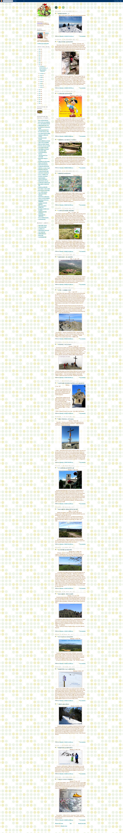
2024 (40, 51)
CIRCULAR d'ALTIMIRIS (43, 142)
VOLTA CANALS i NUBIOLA (65, 779)
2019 (40, 60)
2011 (40, 99)
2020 (40, 59)
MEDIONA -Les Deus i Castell (44, 168)
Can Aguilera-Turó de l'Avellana (44, 133)
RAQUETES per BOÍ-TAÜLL (65, 747)
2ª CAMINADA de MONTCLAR (66, 468)
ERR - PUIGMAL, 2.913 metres (66, 419)
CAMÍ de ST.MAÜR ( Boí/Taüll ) (66, 210)
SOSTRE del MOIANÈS (42, 187)
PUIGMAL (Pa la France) (43, 176)
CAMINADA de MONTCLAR (44, 182)
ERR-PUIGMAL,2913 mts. (43, 180)
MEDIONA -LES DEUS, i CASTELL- (67, 140)
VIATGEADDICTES (42, 237)
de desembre (42, 66)
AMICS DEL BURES (42, 227)
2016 (40, 89)
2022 (40, 55)
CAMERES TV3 (41, 228)
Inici (70, 823)
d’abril (41, 83)
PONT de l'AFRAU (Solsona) (43, 144)
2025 (40, 49)
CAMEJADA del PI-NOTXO (65, 93)
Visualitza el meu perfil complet (43, 43)
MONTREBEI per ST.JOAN (43, 149)
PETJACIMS (40, 235)
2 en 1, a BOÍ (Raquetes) (42, 192)
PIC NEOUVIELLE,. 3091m (43, 131)
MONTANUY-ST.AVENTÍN (43, 172)
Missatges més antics (82, 823)
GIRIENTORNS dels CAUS (43, 125)
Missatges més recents (59, 823)
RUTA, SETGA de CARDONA (44, 122)
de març (41, 85)
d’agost (41, 75)
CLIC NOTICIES (41, 232)
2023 (40, 53)
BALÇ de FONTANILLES (43, 120)
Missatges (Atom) (64, 826)
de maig (41, 81)
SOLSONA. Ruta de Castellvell (44, 145)
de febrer (41, 87)
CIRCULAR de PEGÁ (63, 704)
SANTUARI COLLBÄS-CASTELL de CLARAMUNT (71, 383)
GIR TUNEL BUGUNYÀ (43, 164)
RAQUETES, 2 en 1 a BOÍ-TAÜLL (66, 669)
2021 (40, 57)
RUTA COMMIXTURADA (43, 217)
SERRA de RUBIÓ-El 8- (42, 163)
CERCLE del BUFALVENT (43, 130)
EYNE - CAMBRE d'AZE (64, 290)
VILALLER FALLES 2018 (43, 147)
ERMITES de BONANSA (64, 173)
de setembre (42, 73)
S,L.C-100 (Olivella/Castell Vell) (44, 123)
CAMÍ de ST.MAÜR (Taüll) (43, 171)
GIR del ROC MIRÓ (42, 150)
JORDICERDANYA (42, 233)
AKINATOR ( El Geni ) (42, 225)
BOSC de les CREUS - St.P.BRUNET (42, 206)
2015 (40, 91)
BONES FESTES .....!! (63, 13)
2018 (40, 62)
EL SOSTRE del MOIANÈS (65, 550)
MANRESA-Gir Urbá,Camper (44, 161)
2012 (40, 97)
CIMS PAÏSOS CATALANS (43, 230)
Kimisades (47, 33)
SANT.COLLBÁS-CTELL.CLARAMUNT (42, 178)
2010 (40, 101)
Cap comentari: (83, 36)
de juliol (41, 77)
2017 (40, 64)
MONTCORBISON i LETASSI (44, 141)
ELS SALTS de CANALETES (65, 637)
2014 (40, 93)
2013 (40, 95)
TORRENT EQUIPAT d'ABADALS (42, 212)
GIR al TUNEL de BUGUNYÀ (65, 42)
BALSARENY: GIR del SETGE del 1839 (68, 509)
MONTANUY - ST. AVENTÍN (65, 257)
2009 (40, 103)
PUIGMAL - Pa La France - (65, 344)
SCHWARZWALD (41, 219)
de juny (41, 79)
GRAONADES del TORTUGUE (41, 215)
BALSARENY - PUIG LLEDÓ (65, 594)
